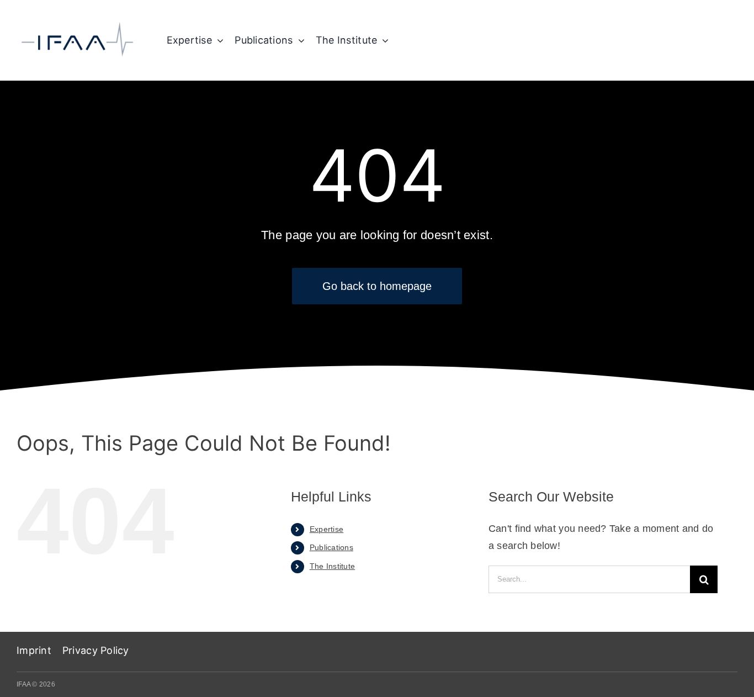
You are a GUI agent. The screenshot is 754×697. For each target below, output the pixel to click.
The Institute (332, 566)
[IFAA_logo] (77, 25)
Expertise (326, 529)
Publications (331, 547)
